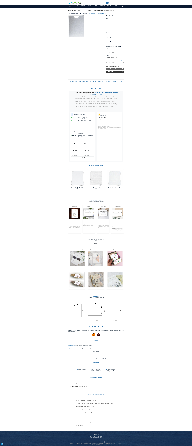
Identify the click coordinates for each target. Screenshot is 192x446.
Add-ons (94, 81)
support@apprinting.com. (104, 358)
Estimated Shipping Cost (110, 62)
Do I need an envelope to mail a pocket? (83, 409)
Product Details (73, 81)
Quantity (107, 22)
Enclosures (88, 81)
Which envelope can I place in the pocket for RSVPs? (85, 406)
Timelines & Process (94, 84)
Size (107, 18)
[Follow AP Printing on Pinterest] (96, 436)
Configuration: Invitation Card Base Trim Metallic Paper (115, 27)
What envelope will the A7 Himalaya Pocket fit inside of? (86, 400)
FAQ (101, 84)
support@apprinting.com (110, 371)
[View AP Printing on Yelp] (101, 436)
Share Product (121, 15)
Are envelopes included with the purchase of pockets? (85, 412)
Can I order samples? (79, 425)
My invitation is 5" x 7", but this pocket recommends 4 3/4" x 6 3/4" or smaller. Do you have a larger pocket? (94, 403)
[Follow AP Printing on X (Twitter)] (91, 436)
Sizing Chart (100, 81)
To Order (120, 81)
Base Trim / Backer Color (110, 50)
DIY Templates (108, 81)
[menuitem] (70, 6)
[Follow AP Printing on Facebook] (94, 436)
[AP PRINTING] (74, 3)
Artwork (107, 55)
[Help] (106, 28)
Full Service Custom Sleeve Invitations (78, 386)
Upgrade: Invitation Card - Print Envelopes (113, 46)
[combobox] (115, 30)
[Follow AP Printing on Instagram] (98, 436)
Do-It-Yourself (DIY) (74, 383)
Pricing (114, 81)
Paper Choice (82, 81)
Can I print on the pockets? (80, 415)
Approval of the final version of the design (79, 389)
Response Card (108, 37)
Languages (108, 41)
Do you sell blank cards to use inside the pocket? (84, 422)
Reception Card (108, 32)
